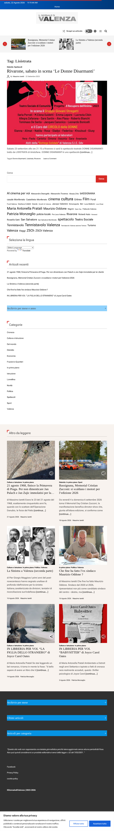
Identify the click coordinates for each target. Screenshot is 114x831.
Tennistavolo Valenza (42, 225)
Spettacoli (18, 67)
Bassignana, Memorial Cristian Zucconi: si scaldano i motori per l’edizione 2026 (40, 278)
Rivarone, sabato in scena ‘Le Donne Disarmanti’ (51, 71)
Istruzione (11, 373)
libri (81, 204)
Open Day (78, 209)
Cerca (10, 173)
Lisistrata (30, 159)
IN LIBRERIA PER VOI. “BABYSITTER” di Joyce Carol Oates (79, 652)
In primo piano (13, 368)
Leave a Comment (49, 159)
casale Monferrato (16, 199)
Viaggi (22, 230)
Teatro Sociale (84, 219)
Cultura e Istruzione (15, 338)
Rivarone (37, 159)
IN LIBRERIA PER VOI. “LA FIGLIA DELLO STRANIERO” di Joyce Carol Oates (39, 296)
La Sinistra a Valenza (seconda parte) (23, 284)
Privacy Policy (12, 773)
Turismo (91, 225)
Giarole (35, 204)
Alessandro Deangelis (40, 193)
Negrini (71, 209)
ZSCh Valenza (44, 230)
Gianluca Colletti (24, 204)
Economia (11, 356)
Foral (93, 199)
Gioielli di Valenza (45, 204)
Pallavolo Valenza (89, 209)
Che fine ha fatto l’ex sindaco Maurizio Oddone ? (88, 41)
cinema (54, 199)
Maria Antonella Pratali (24, 208)
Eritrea (78, 199)
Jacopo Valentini (60, 204)
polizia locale (44, 214)
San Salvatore (29, 219)
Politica (10, 391)
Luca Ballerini (89, 204)
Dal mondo (11, 344)
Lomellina (11, 379)
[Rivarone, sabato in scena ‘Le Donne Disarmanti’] (57, 113)
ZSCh (30, 230)
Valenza (12, 230)
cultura (67, 199)
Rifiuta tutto (78, 824)
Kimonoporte (74, 204)
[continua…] (86, 152)
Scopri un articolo (74, 31)
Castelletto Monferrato (36, 199)
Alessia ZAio (74, 194)
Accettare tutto (99, 824)
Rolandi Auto (84, 214)
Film (86, 199)
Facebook (11, 767)
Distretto (10, 67)
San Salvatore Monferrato (47, 220)
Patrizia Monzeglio (21, 214)
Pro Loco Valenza (58, 214)
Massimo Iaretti (18, 76)
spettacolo (66, 219)
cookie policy (12, 778)
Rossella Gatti (13, 219)
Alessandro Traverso (59, 193)
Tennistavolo (15, 225)
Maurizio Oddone (55, 208)
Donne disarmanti (19, 159)
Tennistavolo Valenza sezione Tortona (73, 226)
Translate (26, 250)
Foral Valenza (12, 204)
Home (57, 7)
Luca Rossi (99, 204)
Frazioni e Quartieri (15, 362)
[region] (57, 821)
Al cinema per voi (18, 193)
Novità (9, 385)
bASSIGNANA (87, 193)
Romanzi (94, 214)
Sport (9, 403)
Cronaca (10, 332)
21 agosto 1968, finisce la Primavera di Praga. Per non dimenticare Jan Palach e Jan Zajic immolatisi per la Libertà (55, 272)
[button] (5, 44)
